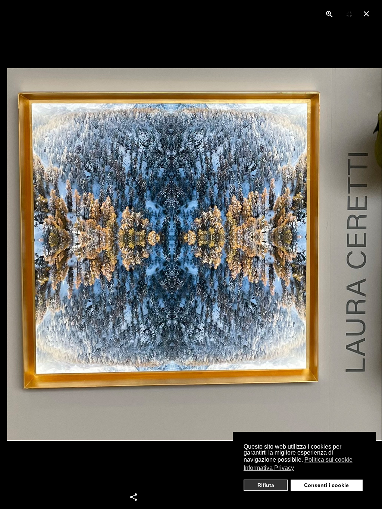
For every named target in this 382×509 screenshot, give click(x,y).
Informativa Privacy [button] (269, 468)
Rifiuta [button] (265, 485)
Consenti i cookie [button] (326, 485)
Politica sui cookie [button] (328, 459)
